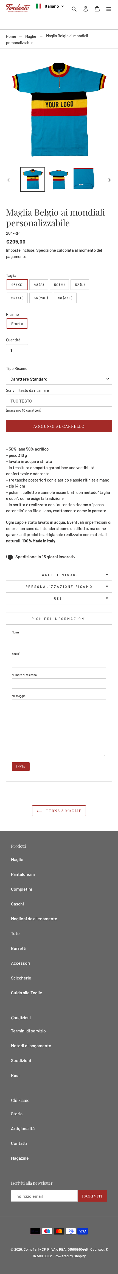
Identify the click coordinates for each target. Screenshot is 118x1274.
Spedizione (46, 250)
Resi (59, 598)
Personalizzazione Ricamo (59, 586)
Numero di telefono (24, 674)
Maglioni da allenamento (34, 918)
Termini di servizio (28, 1030)
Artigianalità (23, 1128)
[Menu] (108, 8)
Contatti (19, 1143)
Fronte (17, 323)
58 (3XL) (65, 297)
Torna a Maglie (63, 810)
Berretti (18, 948)
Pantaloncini (23, 874)
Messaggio (19, 696)
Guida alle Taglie (26, 992)
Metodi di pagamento (31, 1045)
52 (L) (80, 284)
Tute (15, 933)
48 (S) (39, 284)
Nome (15, 632)
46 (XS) (17, 284)
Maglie (30, 36)
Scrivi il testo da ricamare (27, 390)
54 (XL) (17, 297)
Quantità (13, 340)
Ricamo (12, 314)
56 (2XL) (41, 297)
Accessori (20, 963)
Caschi (17, 903)
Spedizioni (21, 1060)
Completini (21, 888)
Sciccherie (21, 977)
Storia (17, 1113)
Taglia (11, 275)
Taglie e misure (59, 575)
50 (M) (59, 284)
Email (16, 653)
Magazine (20, 1157)
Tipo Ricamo (16, 368)
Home (11, 36)
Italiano (51, 6)
